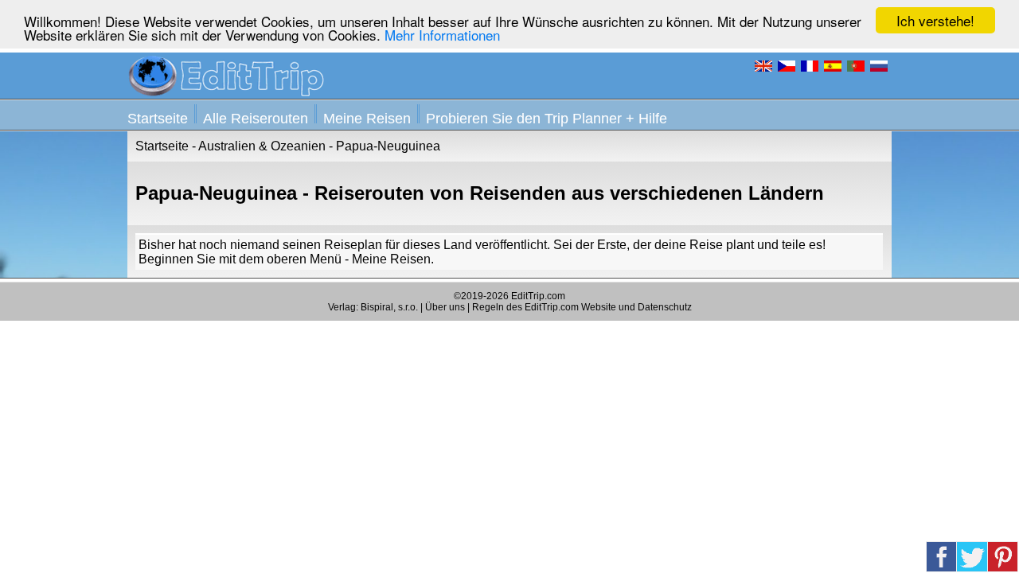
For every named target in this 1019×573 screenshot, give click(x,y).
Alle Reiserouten (255, 119)
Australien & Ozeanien (262, 146)
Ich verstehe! (935, 20)
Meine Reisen (367, 119)
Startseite (157, 119)
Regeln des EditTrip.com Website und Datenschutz (582, 307)
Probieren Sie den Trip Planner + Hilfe (546, 119)
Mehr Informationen (442, 35)
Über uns (445, 307)
